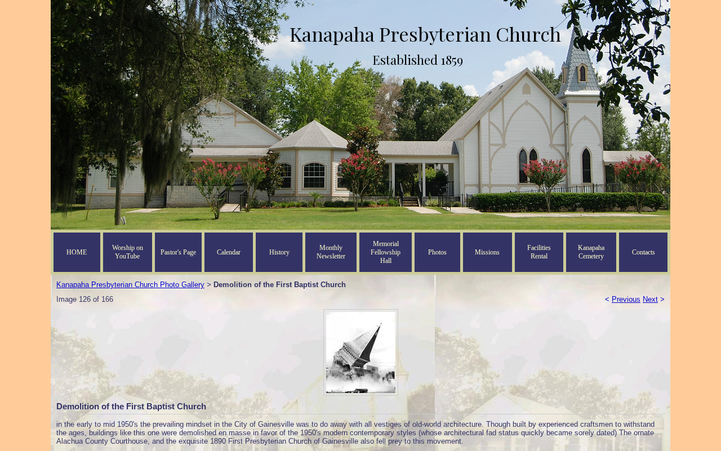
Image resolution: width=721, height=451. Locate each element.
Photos (437, 252)
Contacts (643, 252)
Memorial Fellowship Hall (385, 252)
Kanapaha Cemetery (591, 252)
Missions (487, 252)
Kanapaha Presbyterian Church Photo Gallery (130, 284)
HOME (76, 252)
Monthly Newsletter (331, 252)
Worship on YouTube (127, 252)
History (279, 252)
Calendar (229, 252)
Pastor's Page (178, 252)
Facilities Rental (539, 252)
